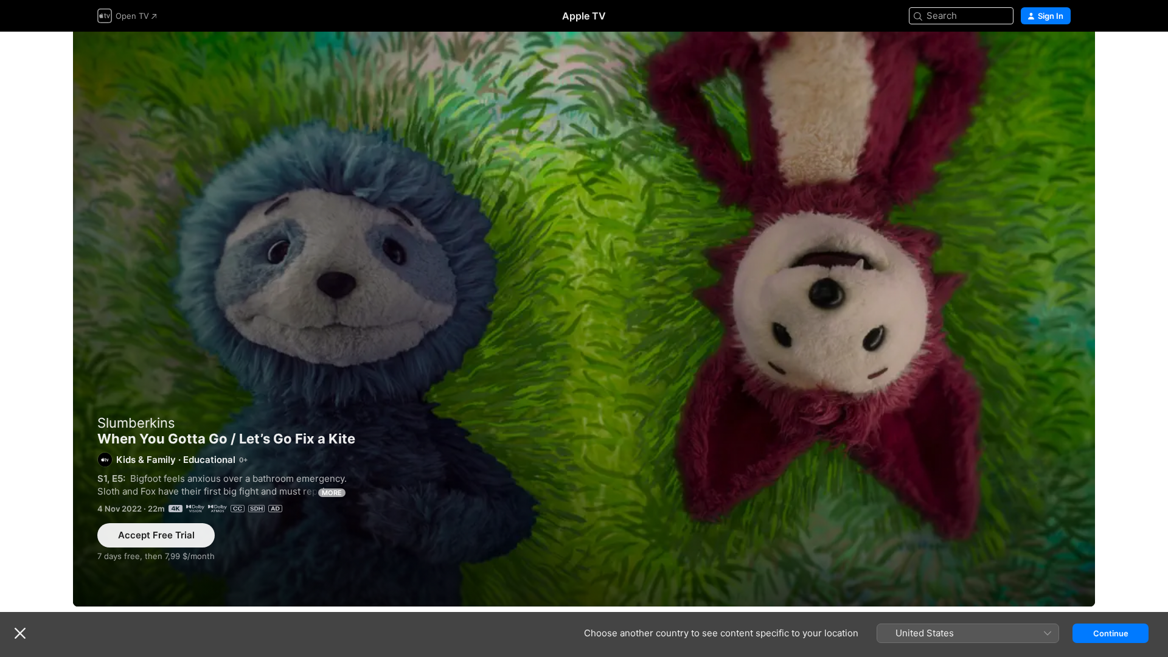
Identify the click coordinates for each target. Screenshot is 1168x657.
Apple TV (584, 16)
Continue (1110, 633)
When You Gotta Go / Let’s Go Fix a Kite (584, 319)
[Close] (20, 633)
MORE (332, 492)
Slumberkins (136, 423)
